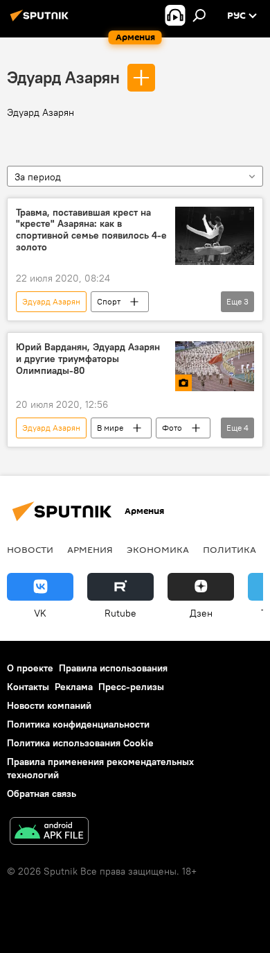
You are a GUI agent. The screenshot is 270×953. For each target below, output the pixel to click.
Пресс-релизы (131, 686)
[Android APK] (49, 832)
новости (30, 549)
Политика (229, 549)
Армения (90, 549)
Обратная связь (41, 793)
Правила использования (113, 668)
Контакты (28, 686)
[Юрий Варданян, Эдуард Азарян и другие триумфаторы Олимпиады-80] (214, 365)
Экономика (158, 549)
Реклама (74, 686)
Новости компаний (49, 705)
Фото (172, 427)
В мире (110, 427)
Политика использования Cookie (80, 743)
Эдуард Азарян (63, 77)
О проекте (30, 668)
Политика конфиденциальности (78, 724)
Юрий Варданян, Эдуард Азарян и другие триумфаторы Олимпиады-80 (88, 359)
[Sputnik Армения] (41, 21)
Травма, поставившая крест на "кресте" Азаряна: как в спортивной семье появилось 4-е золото (91, 230)
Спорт (108, 301)
